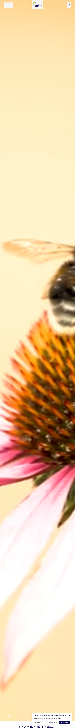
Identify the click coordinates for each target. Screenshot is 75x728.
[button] (69, 5)
